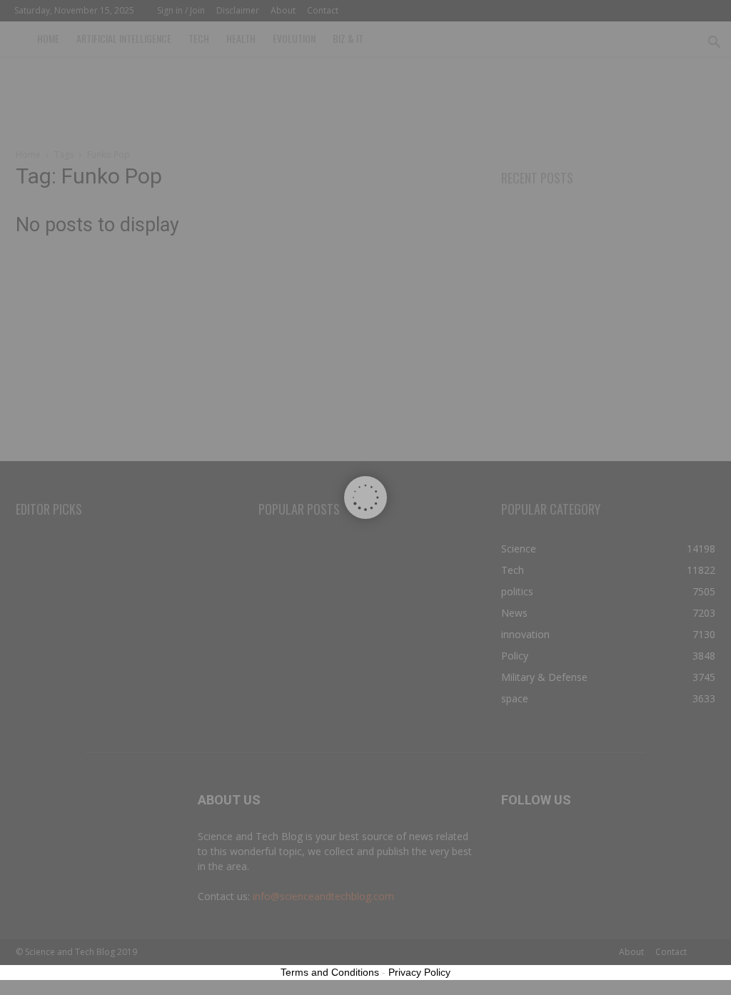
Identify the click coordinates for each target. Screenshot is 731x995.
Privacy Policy (419, 972)
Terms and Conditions (330, 972)
